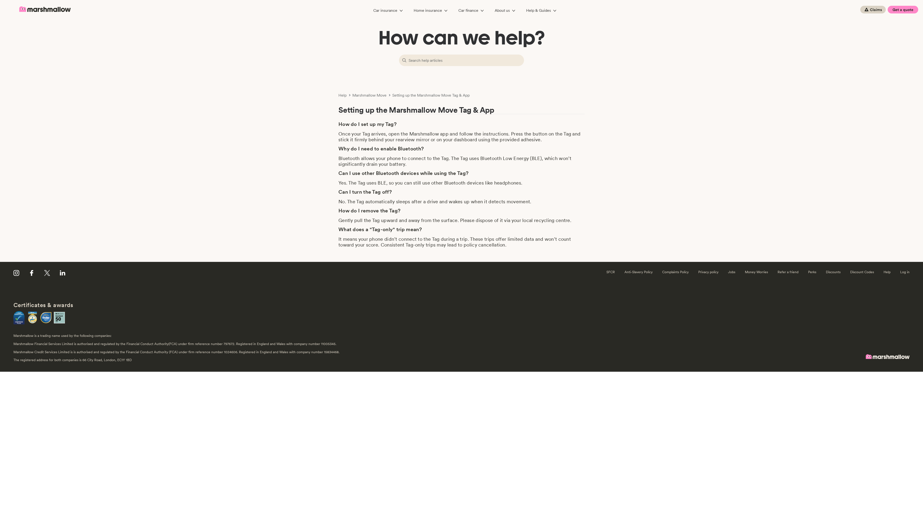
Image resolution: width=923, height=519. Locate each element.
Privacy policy (708, 272)
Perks (812, 272)
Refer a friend (788, 272)
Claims (876, 9)
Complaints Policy (675, 272)
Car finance (468, 10)
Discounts (833, 272)
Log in (905, 272)
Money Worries (756, 272)
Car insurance (385, 10)
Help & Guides (538, 10)
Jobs (731, 272)
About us (502, 10)
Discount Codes (862, 272)
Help (342, 95)
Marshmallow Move (369, 95)
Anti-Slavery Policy (638, 272)
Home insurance (428, 10)
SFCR (610, 272)
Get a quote (902, 9)
